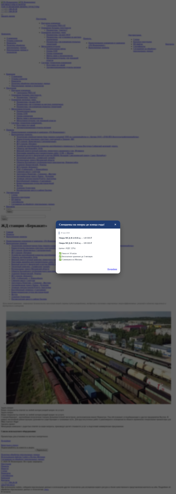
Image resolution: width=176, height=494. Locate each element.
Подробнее (112, 269)
